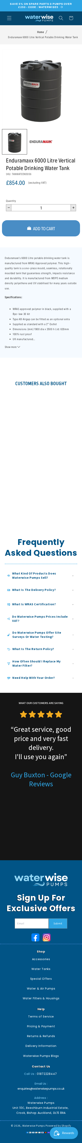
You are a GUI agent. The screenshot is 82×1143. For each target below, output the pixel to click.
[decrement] (8, 207)
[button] (9, 18)
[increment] (73, 207)
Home (40, 32)
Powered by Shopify (58, 1125)
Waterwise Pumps (33, 1125)
